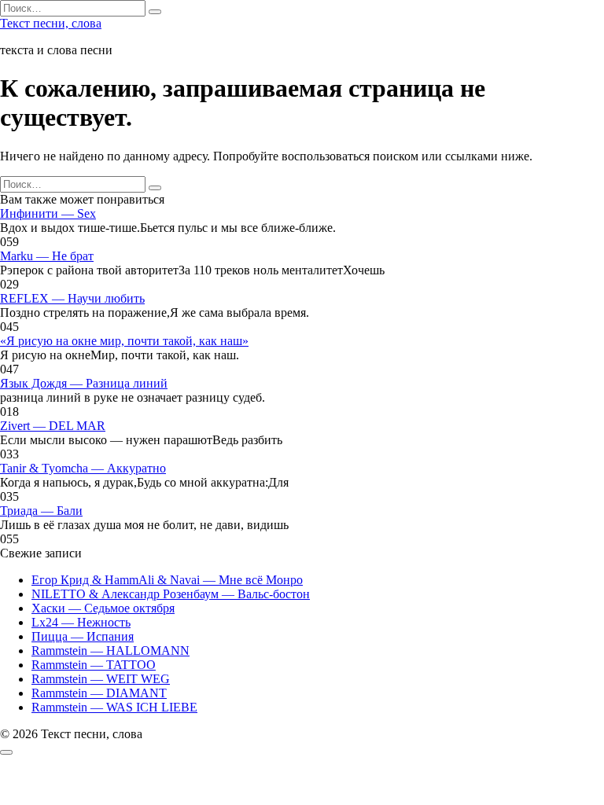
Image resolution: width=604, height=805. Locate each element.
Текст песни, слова (50, 23)
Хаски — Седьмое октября (103, 608)
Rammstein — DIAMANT (99, 693)
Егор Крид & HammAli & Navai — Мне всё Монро (167, 579)
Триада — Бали (41, 510)
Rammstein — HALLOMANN (110, 650)
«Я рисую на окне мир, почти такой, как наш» (124, 340)
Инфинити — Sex (48, 213)
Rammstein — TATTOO (93, 664)
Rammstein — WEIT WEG (100, 679)
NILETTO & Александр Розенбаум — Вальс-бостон (170, 594)
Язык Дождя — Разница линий (84, 383)
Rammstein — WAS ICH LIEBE (114, 707)
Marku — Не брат (47, 256)
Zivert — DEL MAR (52, 425)
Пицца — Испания (82, 636)
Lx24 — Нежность (81, 622)
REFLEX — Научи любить (72, 298)
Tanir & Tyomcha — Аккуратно (83, 468)
